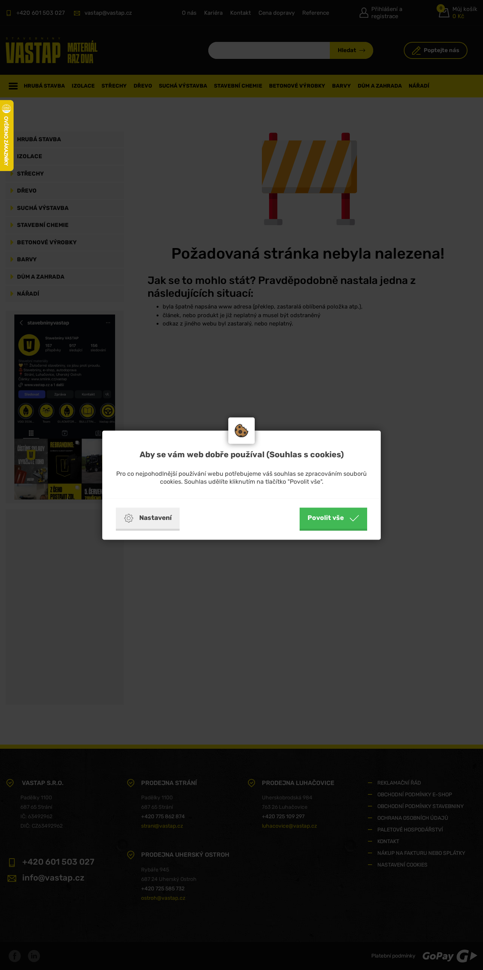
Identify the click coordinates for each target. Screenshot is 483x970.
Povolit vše (326, 517)
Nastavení (155, 517)
